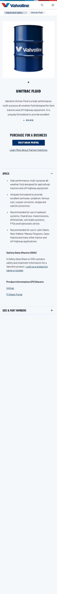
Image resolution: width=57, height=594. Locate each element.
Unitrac (10, 287)
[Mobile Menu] (53, 5)
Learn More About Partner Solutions (28, 149)
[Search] (42, 5)
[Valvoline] (15, 5)
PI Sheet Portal (14, 294)
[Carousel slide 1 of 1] (28, 82)
